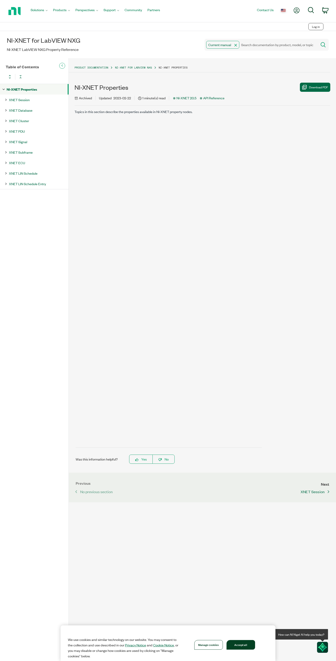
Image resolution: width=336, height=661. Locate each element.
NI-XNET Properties (22, 89)
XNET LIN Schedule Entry (27, 183)
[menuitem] (39, 11)
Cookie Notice (163, 645)
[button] (235, 45)
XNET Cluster (19, 120)
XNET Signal (18, 141)
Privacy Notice (135, 645)
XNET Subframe (21, 152)
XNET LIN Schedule (23, 173)
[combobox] (261, 45)
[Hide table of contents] (62, 66)
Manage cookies (208, 644)
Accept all (240, 644)
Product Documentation (91, 67)
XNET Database (20, 110)
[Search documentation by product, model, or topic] (323, 45)
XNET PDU (17, 131)
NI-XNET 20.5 (186, 97)
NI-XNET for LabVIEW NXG (133, 67)
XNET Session (19, 99)
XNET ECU (17, 162)
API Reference (213, 97)
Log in (316, 26)
